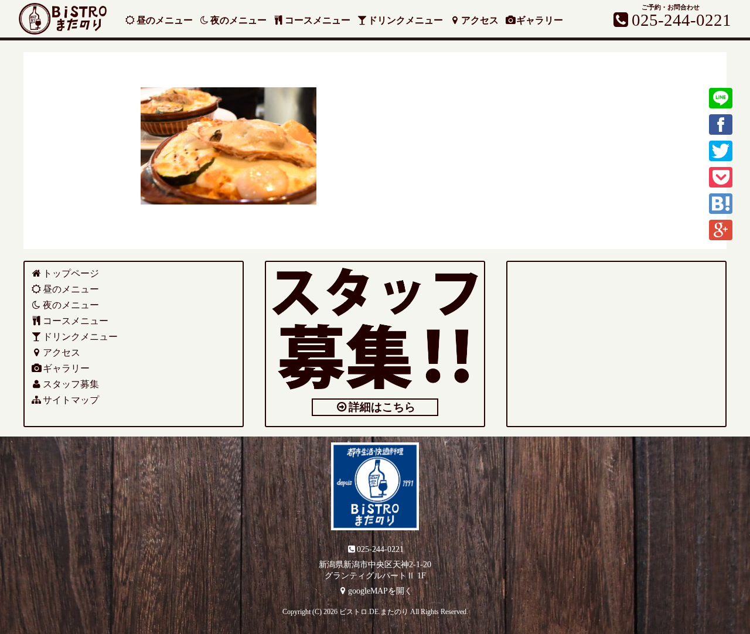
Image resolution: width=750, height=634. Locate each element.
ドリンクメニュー (405, 20)
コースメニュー (317, 20)
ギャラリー (539, 20)
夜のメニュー (238, 20)
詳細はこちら (382, 407)
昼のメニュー (165, 20)
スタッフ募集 (71, 384)
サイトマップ (71, 400)
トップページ (71, 273)
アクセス (480, 20)
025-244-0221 (380, 549)
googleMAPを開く (380, 590)
